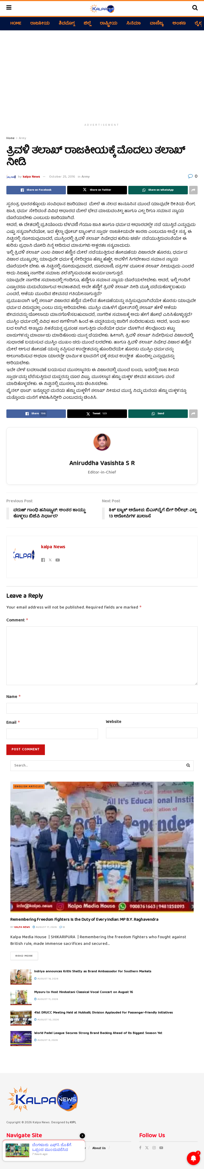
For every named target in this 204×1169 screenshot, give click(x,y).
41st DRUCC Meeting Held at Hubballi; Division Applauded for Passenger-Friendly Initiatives (103, 1013)
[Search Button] (195, 8)
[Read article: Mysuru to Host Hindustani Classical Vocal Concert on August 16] (21, 997)
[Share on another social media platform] (193, 190)
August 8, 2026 (47, 1040)
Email (13, 723)
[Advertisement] (102, 75)
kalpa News (31, 177)
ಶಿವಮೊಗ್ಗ (67, 23)
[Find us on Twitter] (147, 1148)
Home (15, 23)
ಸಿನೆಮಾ (133, 23)
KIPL (73, 1122)
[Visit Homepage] (101, 8)
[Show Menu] (8, 8)
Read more (26, 955)
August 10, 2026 (48, 1019)
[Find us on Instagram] (154, 1148)
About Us (99, 1148)
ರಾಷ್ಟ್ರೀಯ (108, 23)
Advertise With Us (19, 1148)
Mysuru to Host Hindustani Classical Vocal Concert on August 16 (83, 992)
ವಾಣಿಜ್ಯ (156, 23)
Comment (17, 620)
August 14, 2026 (47, 979)
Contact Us (14, 1156)
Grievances (47, 1148)
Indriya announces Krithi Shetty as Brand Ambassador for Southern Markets (92, 972)
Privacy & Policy (74, 1148)
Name (13, 697)
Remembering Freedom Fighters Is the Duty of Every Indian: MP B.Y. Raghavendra (84, 920)
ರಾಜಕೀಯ (40, 23)
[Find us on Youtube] (161, 1148)
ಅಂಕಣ (179, 23)
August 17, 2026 (46, 927)
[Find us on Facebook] (140, 1148)
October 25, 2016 (62, 177)
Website (113, 722)
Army (22, 138)
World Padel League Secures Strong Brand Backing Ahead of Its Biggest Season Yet (98, 1033)
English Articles (29, 786)
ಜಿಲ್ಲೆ (87, 23)
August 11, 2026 (47, 999)
